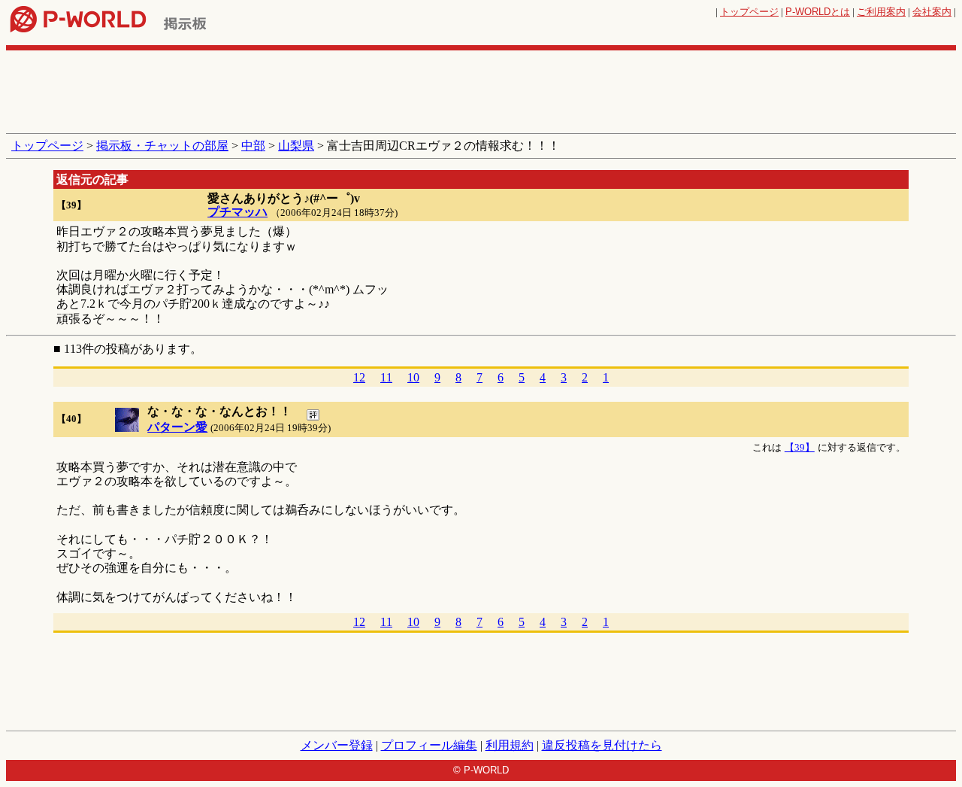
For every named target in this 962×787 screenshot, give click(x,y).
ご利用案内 (881, 11)
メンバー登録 (337, 745)
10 (413, 377)
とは (817, 11)
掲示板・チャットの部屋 (162, 145)
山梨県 (296, 145)
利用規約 (510, 745)
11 (386, 377)
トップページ (749, 11)
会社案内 (931, 11)
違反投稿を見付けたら (602, 745)
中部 (253, 145)
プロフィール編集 (429, 745)
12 (359, 377)
